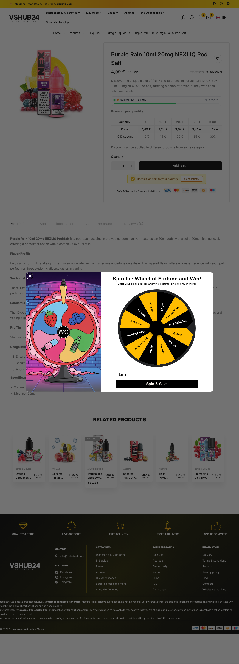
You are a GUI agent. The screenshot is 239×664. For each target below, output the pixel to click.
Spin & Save (157, 384)
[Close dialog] (30, 276)
